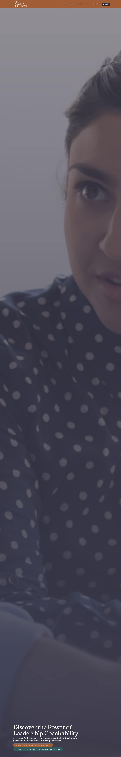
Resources (81, 4)
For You (67, 4)
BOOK (106, 4)
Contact (96, 4)
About (55, 4)
